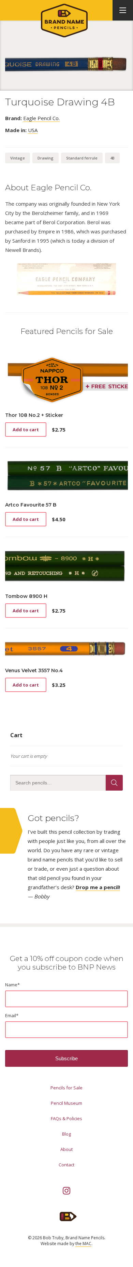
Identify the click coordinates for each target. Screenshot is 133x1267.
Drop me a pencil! (98, 887)
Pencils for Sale (66, 1088)
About (66, 1149)
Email (11, 1015)
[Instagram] (66, 1190)
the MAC (83, 1243)
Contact (66, 1165)
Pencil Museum (66, 1103)
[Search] (114, 783)
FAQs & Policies (66, 1118)
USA (33, 130)
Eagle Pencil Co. (41, 118)
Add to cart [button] (26, 429)
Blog (66, 1134)
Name (12, 985)
